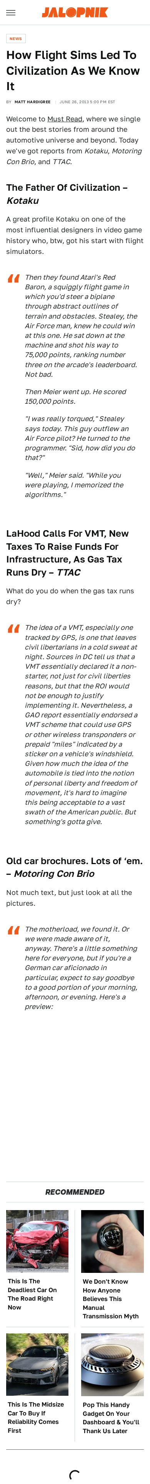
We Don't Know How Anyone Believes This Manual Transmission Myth (111, 1299)
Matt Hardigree (33, 101)
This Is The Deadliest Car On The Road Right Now (32, 1294)
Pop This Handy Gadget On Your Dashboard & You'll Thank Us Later (111, 1417)
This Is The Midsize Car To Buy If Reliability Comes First (36, 1417)
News (16, 38)
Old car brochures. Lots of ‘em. (74, 860)
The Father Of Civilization (63, 187)
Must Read (64, 119)
